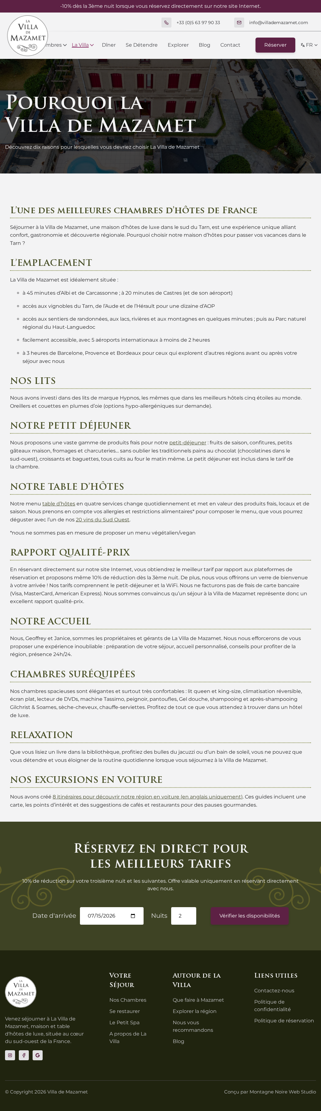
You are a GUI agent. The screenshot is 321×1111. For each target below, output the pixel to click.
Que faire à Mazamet (198, 1000)
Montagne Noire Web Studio (283, 1092)
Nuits (159, 915)
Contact (230, 45)
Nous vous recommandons (193, 1026)
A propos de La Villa (127, 1037)
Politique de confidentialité (272, 1005)
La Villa (80, 45)
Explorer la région (195, 1011)
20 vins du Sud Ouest (102, 520)
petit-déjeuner (187, 443)
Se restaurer (124, 1011)
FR (309, 45)
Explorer (178, 45)
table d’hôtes (58, 504)
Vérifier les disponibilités (249, 916)
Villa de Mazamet (67, 1092)
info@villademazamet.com (278, 22)
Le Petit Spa (124, 1023)
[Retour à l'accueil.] (27, 36)
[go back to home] (20, 992)
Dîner (109, 45)
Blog (204, 45)
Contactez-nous (274, 991)
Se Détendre (142, 45)
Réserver (275, 45)
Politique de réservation (284, 1021)
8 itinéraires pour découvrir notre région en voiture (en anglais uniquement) (148, 797)
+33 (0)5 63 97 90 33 (198, 22)
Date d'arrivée (54, 915)
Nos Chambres (127, 1000)
